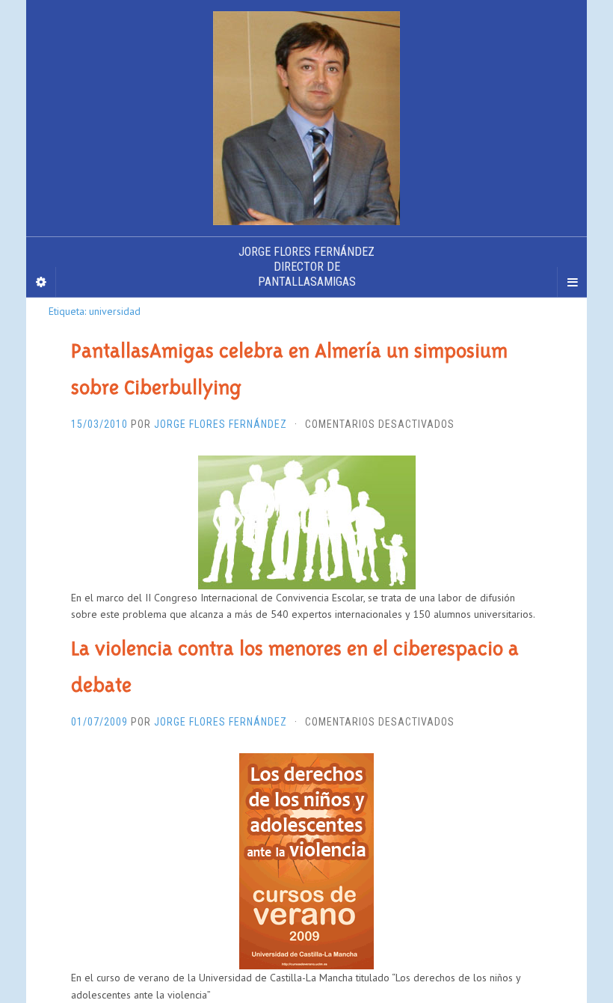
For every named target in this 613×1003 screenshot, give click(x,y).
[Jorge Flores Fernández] (306, 118)
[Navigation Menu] (572, 282)
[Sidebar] (41, 282)
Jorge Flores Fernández (220, 424)
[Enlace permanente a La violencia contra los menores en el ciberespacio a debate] (306, 860)
